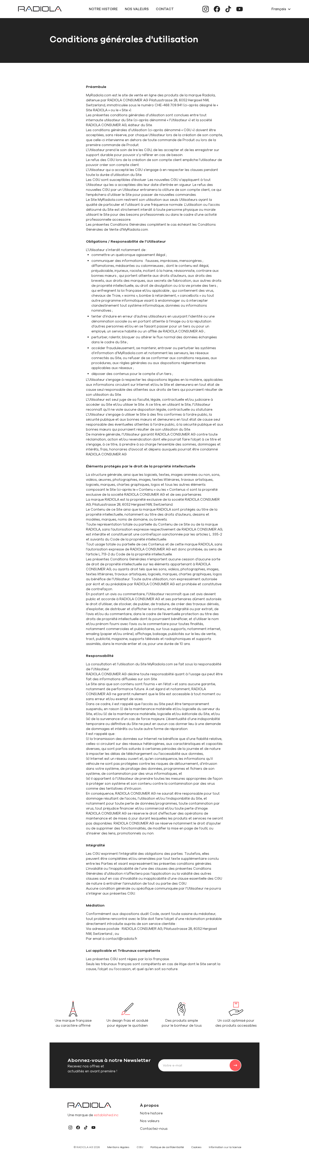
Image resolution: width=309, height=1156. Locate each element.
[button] (281, 9)
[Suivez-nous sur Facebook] (216, 9)
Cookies (196, 1147)
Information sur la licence (225, 1147)
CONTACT (165, 9)
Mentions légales (118, 1147)
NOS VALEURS (137, 9)
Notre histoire (151, 1113)
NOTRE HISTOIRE (103, 9)
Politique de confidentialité (167, 1147)
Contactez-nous (154, 1128)
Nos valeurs (149, 1121)
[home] (40, 9)
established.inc (106, 1115)
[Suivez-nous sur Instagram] (205, 9)
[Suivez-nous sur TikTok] (228, 9)
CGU (140, 1147)
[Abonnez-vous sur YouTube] (239, 9)
